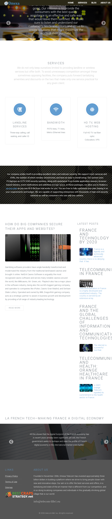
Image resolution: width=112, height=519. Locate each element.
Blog (93, 3)
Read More (15, 308)
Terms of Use (11, 482)
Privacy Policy (11, 476)
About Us (105, 3)
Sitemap (9, 487)
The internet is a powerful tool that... (100, 347)
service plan (11, 188)
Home (71, 3)
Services (82, 3)
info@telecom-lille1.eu (47, 501)
